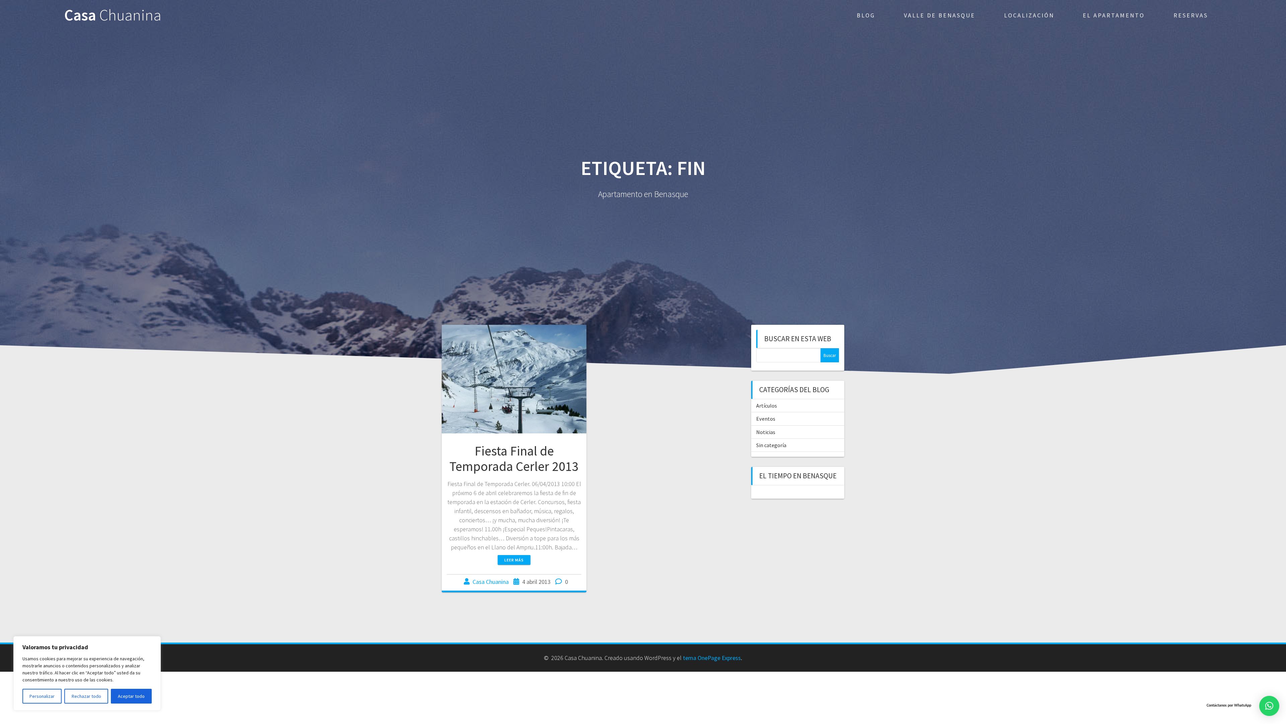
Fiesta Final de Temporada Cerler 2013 (514, 458)
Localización (1029, 15)
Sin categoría (771, 445)
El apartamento (1114, 15)
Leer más (514, 559)
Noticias (765, 432)
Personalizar (42, 696)
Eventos (765, 418)
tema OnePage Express (712, 658)
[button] (1269, 706)
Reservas (1190, 15)
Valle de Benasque (939, 15)
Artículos (766, 405)
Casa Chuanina (491, 582)
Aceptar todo (131, 696)
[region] (87, 673)
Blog (866, 15)
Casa (112, 15)
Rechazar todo (86, 696)
